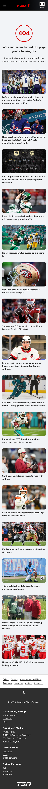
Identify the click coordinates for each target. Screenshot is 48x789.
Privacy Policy (9, 732)
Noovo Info (7, 771)
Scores (42, 7)
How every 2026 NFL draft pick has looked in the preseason (23, 664)
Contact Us (7, 718)
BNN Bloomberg (10, 758)
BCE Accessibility (10, 715)
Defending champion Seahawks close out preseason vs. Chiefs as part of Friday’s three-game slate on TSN (22, 100)
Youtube (28, 683)
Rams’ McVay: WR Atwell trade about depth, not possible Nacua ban (21, 441)
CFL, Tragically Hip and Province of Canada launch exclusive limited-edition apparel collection (23, 179)
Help (5, 722)
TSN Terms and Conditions (14, 738)
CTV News (7, 751)
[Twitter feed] (24, 692)
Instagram (18, 683)
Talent (6, 679)
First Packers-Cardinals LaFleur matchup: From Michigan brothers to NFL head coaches (22, 625)
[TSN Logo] (23, 5)
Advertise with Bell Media (30, 679)
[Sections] (4, 5)
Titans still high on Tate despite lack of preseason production (21, 587)
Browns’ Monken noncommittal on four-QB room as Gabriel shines (23, 514)
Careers (14, 679)
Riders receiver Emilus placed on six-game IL (23, 254)
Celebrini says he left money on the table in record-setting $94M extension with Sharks (23, 404)
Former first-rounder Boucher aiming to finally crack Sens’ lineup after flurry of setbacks (21, 365)
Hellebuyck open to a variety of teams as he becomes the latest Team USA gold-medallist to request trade (23, 140)
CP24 (5, 754)
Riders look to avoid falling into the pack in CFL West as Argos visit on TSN (23, 218)
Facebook (7, 683)
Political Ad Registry (11, 741)
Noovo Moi (7, 774)
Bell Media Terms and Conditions (17, 735)
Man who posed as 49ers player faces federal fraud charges (21, 291)
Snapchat (38, 683)
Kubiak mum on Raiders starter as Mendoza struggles (23, 551)
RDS (4, 768)
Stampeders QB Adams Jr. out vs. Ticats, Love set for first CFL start (22, 328)
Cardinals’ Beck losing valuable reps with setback (22, 477)
